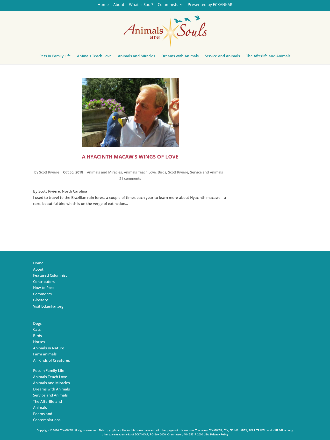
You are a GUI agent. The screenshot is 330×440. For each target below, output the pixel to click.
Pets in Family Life (55, 57)
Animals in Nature (48, 348)
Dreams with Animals (180, 57)
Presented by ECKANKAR (210, 5)
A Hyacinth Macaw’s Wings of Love (130, 156)
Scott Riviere (49, 172)
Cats (37, 329)
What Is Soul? (141, 5)
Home (103, 5)
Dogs (37, 323)
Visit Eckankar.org (48, 306)
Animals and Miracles (136, 57)
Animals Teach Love (94, 57)
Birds (162, 172)
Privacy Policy (219, 434)
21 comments (130, 178)
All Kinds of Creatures (51, 360)
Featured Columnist (50, 275)
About (118, 5)
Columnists (168, 5)
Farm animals (45, 354)
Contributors (44, 281)
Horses (39, 341)
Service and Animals (222, 57)
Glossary (40, 299)
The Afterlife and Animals (268, 57)
